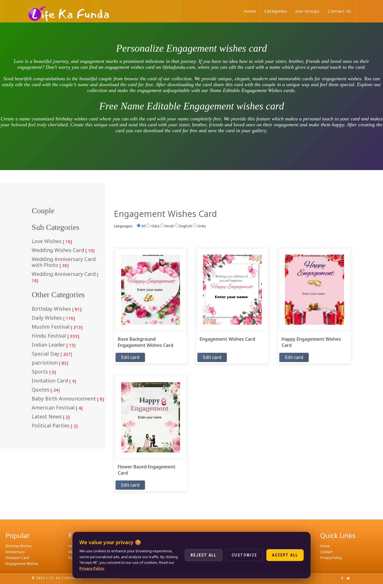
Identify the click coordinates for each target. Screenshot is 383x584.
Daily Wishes (53, 318)
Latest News (51, 417)
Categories (275, 11)
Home (250, 11)
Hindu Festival (55, 336)
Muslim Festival (57, 327)
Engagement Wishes (22, 563)
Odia (154, 226)
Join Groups (308, 11)
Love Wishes (52, 241)
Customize (244, 555)
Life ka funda (61, 578)
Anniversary (15, 551)
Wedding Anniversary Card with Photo (64, 262)
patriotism (50, 363)
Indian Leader (53, 345)
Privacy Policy (331, 557)
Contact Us (339, 11)
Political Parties (54, 426)
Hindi (169, 226)
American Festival (57, 408)
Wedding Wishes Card (63, 250)
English (185, 226)
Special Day (52, 354)
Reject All (203, 555)
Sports (44, 372)
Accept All (285, 555)
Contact (326, 551)
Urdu (201, 226)
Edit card (130, 357)
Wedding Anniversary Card (65, 277)
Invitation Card (54, 381)
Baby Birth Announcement (68, 399)
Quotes (46, 390)
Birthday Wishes (56, 309)
